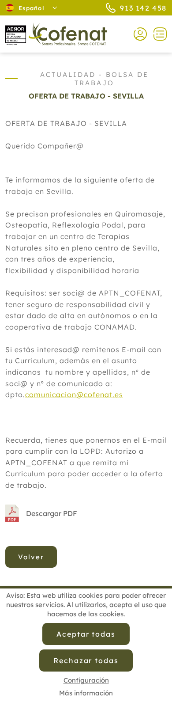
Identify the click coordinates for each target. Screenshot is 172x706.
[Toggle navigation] (157, 34)
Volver (31, 557)
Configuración (86, 680)
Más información (86, 693)
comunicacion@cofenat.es (74, 394)
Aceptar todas (86, 634)
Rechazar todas (86, 660)
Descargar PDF (51, 513)
